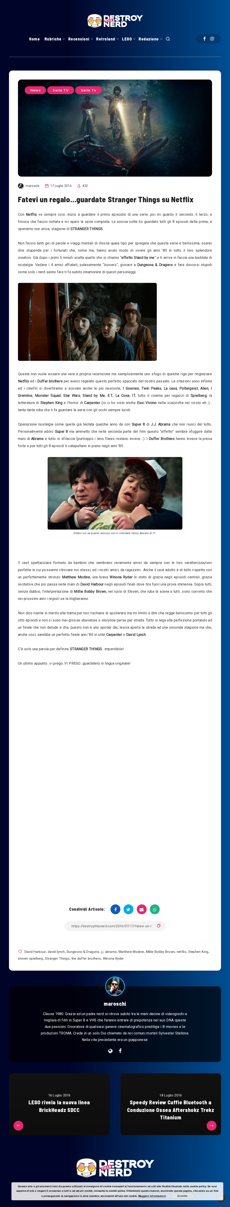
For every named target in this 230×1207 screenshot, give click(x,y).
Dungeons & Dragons (83, 952)
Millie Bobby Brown (160, 952)
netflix (181, 952)
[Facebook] (204, 38)
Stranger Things (57, 958)
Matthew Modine (131, 952)
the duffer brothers (86, 958)
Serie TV (61, 90)
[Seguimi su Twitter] (120, 1051)
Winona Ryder (113, 958)
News (35, 90)
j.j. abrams (109, 952)
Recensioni (78, 38)
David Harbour (35, 952)
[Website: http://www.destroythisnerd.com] (110, 1051)
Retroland (105, 38)
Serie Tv (88, 90)
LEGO (127, 38)
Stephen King (198, 952)
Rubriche (53, 38)
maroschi (115, 1003)
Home (34, 38)
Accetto (182, 1196)
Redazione (149, 38)
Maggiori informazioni (152, 1196)
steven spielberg (30, 958)
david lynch (56, 952)
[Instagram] (212, 38)
